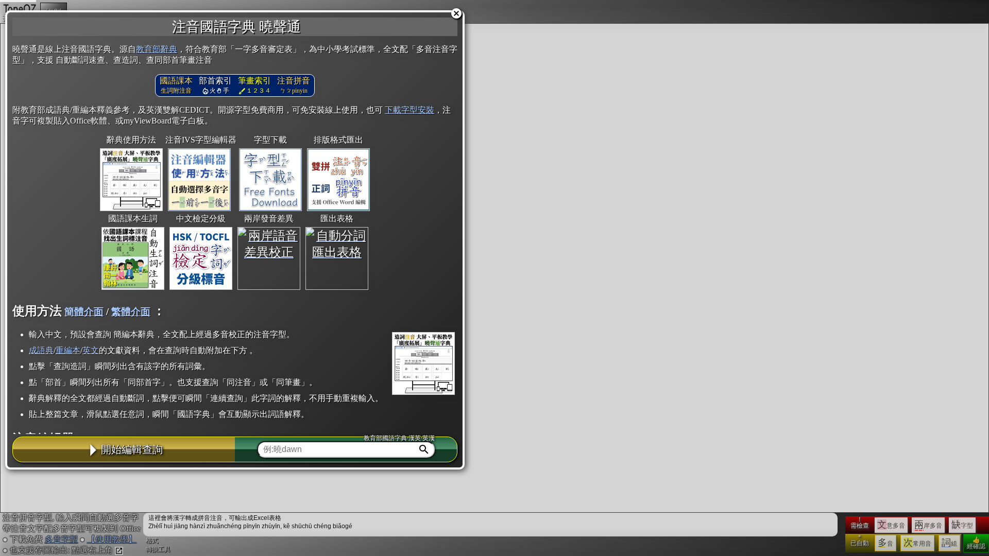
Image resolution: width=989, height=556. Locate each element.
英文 (90, 350)
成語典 (41, 350)
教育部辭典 (156, 49)
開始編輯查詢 (132, 449)
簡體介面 (84, 311)
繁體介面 (130, 311)
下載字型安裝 (409, 110)
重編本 (68, 350)
